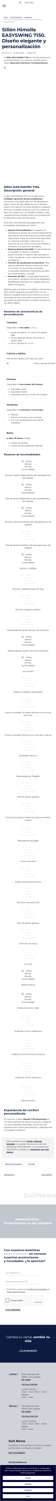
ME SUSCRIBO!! (17, 1453)
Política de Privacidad (16, 1292)
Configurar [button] (28, 1490)
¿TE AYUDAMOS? (28, 1351)
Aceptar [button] (28, 1478)
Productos (6, 53)
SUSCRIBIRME (12, 1310)
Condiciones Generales (36, 1289)
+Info (28, 1496)
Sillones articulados (13, 1164)
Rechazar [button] (28, 1484)
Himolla (31, 1164)
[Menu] (4, 4)
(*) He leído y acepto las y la (28, 1290)
